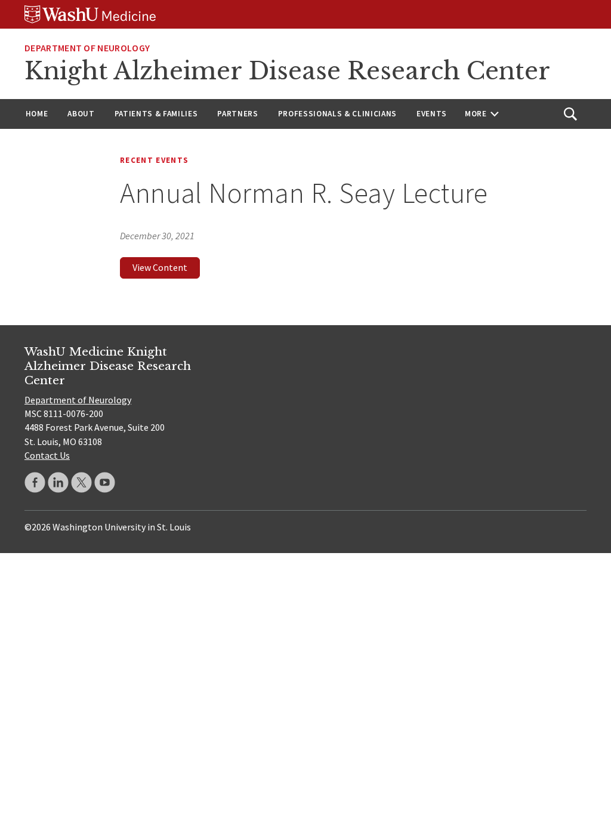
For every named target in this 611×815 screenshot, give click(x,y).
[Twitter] (81, 482)
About (80, 114)
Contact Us (47, 455)
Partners (237, 114)
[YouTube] (104, 482)
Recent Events (154, 160)
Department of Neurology (87, 48)
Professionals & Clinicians (337, 114)
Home (37, 114)
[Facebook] (34, 482)
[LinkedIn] (58, 482)
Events (431, 114)
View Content (159, 267)
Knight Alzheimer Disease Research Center (287, 71)
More (476, 114)
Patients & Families (156, 114)
